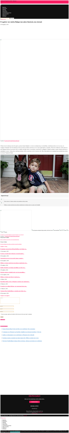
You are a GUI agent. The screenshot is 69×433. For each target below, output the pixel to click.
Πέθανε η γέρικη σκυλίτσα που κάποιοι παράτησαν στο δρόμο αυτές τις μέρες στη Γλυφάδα (22, 204)
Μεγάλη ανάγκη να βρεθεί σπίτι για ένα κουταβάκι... (12, 272)
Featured (4, 9)
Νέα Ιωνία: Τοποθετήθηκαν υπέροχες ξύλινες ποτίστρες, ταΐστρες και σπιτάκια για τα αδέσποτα (22, 340)
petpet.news (40, 412)
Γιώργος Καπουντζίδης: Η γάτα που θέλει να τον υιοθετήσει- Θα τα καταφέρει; (18, 328)
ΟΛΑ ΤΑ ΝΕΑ (4, 10)
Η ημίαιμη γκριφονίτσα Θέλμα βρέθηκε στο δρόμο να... (13, 249)
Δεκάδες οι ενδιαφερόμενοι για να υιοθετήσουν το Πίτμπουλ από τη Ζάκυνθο (18, 334)
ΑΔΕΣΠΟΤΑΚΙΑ (4, 11)
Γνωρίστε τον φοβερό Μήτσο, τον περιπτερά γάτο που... (13, 286)
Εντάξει (11, 432)
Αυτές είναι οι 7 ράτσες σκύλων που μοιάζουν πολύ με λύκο (16, 201)
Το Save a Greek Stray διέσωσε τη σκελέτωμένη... (12, 253)
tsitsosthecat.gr (34, 408)
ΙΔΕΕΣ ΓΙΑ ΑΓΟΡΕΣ (5, 426)
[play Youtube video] (34, 174)
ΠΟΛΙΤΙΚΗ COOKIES (34, 413)
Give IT (25, 415)
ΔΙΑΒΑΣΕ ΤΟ (4, 427)
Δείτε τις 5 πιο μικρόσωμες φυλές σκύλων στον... (34, 398)
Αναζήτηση (12, 18)
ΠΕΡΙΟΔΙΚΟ (4, 16)
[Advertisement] (34, 32)
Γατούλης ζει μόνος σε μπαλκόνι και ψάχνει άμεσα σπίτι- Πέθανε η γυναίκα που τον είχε (20, 337)
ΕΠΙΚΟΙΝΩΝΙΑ (4, 8)
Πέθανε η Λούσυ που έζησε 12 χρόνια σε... (10, 277)
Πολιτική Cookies (16, 432)
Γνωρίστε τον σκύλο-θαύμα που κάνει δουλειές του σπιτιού (12, 234)
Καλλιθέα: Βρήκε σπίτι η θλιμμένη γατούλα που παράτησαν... (15, 281)
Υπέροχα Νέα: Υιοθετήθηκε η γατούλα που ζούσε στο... (13, 291)
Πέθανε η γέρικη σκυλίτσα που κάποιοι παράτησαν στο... (13, 263)
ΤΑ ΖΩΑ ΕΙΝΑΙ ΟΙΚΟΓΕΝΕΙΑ (6, 12)
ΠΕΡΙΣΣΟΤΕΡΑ (34, 401)
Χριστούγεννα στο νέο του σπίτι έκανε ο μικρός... (12, 258)
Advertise (4, 7)
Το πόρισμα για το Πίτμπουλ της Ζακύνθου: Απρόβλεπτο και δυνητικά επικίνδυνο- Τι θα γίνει (21, 331)
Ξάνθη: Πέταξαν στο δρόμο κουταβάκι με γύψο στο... (12, 267)
